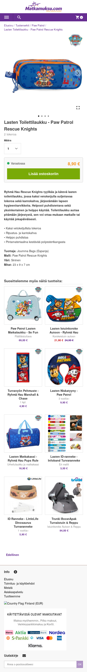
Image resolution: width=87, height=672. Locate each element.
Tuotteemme (12, 596)
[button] (12, 148)
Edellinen (12, 555)
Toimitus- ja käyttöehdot (19, 583)
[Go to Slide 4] (48, 116)
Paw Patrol (38, 25)
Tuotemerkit (22, 25)
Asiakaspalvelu (13, 592)
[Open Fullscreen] (78, 107)
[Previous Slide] (9, 73)
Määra (7, 140)
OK (80, 664)
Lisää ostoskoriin (43, 174)
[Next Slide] (78, 73)
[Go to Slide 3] (45, 116)
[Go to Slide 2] (41, 116)
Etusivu (8, 25)
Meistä (8, 588)
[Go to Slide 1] (38, 116)
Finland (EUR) (34, 603)
